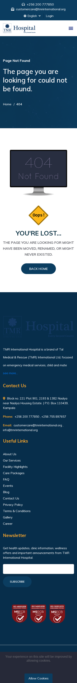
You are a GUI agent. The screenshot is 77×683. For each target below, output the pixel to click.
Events (8, 486)
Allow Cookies (38, 678)
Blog (6, 492)
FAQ (6, 479)
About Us (9, 454)
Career (7, 524)
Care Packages (13, 473)
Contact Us (11, 498)
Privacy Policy (13, 505)
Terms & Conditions (17, 511)
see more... (10, 373)
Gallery (8, 517)
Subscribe (17, 581)
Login (50, 16)
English (32, 16)
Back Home (38, 269)
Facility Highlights (15, 467)
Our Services (12, 460)
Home (7, 104)
